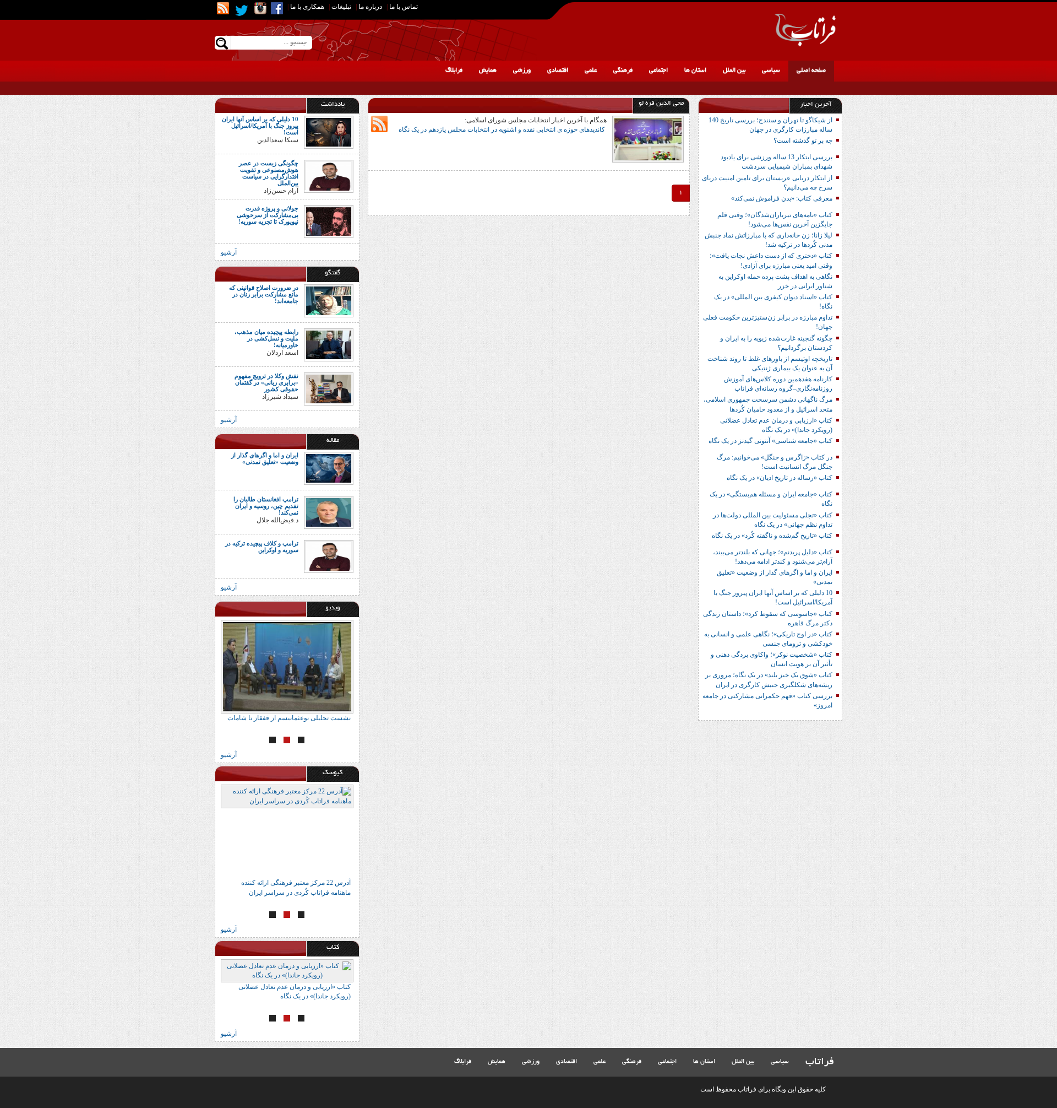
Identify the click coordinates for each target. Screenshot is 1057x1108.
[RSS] (223, 8)
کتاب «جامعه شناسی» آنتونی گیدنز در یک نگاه (770, 441)
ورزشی (522, 70)
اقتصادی (557, 70)
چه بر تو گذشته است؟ (802, 140)
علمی (591, 70)
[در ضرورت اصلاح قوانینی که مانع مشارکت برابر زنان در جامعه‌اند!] (328, 300)
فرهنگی (623, 70)
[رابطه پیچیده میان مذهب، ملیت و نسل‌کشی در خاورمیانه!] (328, 344)
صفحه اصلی (811, 70)
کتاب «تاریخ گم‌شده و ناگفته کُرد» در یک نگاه (772, 535)
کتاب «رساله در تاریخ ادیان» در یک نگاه (779, 478)
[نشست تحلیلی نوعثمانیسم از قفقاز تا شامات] (287, 667)
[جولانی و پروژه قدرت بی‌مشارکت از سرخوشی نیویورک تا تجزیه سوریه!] (328, 220)
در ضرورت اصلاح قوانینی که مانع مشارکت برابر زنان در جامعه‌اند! (263, 294)
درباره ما (370, 6)
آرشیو (229, 252)
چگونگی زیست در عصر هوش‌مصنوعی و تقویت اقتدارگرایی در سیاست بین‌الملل (268, 173)
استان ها (695, 70)
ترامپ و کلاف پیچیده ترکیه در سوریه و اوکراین (261, 546)
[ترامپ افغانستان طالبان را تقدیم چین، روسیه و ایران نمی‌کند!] (328, 512)
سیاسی (771, 70)
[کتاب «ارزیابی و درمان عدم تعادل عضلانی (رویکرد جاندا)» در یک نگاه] (287, 970)
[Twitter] (241, 10)
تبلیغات (341, 6)
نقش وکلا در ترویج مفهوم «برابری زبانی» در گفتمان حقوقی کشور (266, 382)
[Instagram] (260, 8)
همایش (488, 70)
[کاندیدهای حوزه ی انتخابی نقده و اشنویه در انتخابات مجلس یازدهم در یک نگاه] (648, 138)
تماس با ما (403, 6)
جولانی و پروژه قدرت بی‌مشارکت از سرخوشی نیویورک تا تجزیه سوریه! (267, 215)
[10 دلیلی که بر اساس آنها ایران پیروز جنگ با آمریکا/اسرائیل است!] (328, 132)
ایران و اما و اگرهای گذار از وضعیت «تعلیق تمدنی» (264, 458)
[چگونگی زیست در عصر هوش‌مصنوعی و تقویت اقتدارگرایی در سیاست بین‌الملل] (328, 176)
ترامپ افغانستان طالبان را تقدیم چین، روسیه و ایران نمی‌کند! (265, 506)
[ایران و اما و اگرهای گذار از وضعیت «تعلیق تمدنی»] (328, 468)
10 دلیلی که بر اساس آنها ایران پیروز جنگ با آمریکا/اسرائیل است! (260, 126)
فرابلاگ (453, 70)
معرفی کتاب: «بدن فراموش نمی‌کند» (781, 198)
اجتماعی (658, 70)
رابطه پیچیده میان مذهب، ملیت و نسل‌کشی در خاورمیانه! (266, 338)
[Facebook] (277, 8)
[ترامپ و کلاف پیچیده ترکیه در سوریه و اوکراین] (328, 556)
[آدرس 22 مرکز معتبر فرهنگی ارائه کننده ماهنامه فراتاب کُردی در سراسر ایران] (287, 831)
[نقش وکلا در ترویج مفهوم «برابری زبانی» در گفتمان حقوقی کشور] (328, 388)
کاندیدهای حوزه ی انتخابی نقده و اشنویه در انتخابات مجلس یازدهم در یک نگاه (503, 129)
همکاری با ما (307, 6)
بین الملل (734, 70)
